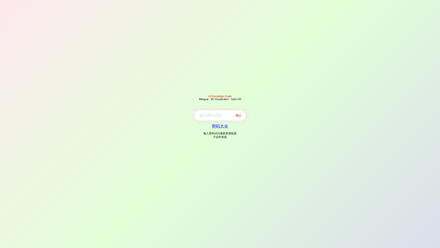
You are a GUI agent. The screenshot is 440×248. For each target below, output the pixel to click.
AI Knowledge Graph (220, 96)
